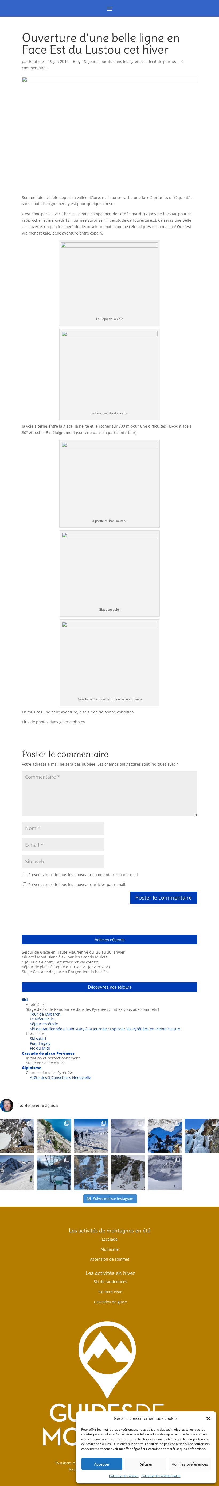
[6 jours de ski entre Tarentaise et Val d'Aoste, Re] (128, 1136)
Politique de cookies (124, 1476)
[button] (208, 1418)
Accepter (102, 1464)
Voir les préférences (190, 1464)
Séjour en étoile (44, 1023)
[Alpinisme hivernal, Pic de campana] (165, 1136)
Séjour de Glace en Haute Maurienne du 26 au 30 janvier (73, 952)
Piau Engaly (40, 1043)
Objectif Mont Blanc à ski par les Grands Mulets (64, 956)
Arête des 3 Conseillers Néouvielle (60, 1077)
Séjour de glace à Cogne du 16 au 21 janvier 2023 (66, 966)
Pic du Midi (40, 1048)
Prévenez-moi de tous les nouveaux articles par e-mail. (77, 884)
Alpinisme (31, 1067)
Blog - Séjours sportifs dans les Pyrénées (109, 61)
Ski (25, 999)
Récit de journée (162, 61)
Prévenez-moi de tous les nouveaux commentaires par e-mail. (83, 874)
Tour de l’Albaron (45, 1014)
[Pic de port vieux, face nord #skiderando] (165, 1172)
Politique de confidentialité (161, 1476)
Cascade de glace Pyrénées (48, 1053)
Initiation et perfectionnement (53, 1058)
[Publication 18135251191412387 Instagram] (17, 1136)
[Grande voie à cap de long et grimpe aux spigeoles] (54, 1136)
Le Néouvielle (42, 1019)
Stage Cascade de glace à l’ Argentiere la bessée (65, 971)
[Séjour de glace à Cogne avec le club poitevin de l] (202, 1136)
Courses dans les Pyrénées (50, 1072)
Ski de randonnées (110, 1281)
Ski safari (38, 1038)
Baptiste (36, 61)
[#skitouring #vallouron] (17, 1172)
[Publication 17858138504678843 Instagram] (128, 1172)
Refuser (145, 1464)
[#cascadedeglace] (54, 1172)
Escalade (110, 1239)
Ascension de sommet (109, 1259)
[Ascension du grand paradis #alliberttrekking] (91, 1136)
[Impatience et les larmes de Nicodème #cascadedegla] (91, 1172)
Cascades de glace (110, 1301)
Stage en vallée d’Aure (45, 1062)
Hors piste (35, 1033)
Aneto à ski (35, 1004)
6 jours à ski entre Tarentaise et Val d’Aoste (60, 962)
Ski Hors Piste (110, 1291)
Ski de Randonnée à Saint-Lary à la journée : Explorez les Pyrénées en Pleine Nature (105, 1028)
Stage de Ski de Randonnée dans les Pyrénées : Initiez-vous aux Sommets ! (92, 1009)
